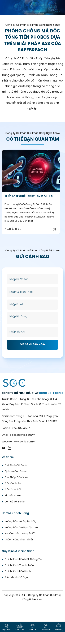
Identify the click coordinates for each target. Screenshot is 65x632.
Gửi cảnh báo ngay (32, 344)
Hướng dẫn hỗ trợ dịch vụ (20, 521)
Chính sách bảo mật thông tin (23, 559)
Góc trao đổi (13, 489)
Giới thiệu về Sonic (16, 465)
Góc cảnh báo (13, 483)
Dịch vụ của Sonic (16, 471)
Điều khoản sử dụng (17, 577)
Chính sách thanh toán (19, 565)
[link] (31, 171)
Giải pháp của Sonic (17, 477)
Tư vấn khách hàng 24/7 (20, 533)
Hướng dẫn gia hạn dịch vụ (21, 527)
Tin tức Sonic (13, 495)
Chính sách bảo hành (18, 571)
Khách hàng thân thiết (19, 540)
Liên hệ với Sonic (15, 502)
